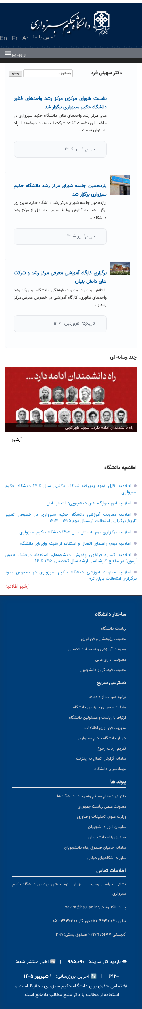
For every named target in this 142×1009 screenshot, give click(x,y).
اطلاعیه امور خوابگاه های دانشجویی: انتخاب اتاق (88, 503)
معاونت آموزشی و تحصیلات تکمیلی (97, 649)
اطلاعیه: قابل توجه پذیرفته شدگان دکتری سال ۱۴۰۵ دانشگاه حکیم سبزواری (71, 489)
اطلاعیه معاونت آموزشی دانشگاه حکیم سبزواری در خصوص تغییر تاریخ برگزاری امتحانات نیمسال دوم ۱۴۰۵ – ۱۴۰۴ (71, 517)
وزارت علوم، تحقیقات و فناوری (101, 817)
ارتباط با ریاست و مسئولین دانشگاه (97, 718)
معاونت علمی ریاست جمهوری (102, 806)
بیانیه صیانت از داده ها (107, 697)
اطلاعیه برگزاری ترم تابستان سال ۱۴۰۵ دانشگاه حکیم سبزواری (75, 532)
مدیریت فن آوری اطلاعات (105, 728)
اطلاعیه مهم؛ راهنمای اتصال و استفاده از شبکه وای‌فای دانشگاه (75, 543)
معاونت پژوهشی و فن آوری (103, 639)
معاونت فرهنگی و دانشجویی (103, 670)
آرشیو (17, 440)
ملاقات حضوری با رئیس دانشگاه (99, 707)
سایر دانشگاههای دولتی (106, 858)
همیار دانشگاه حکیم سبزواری (102, 738)
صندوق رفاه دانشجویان (107, 837)
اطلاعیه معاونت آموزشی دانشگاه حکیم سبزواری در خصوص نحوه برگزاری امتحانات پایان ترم (71, 575)
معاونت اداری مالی (110, 660)
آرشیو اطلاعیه (17, 586)
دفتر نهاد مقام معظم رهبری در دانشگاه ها (91, 796)
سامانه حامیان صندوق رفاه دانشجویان (95, 848)
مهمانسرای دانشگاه (110, 769)
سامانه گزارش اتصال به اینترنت (101, 759)
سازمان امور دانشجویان (107, 827)
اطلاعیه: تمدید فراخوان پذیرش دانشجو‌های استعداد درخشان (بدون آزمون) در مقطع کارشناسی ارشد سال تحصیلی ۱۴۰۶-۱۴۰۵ (71, 558)
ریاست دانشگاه (113, 629)
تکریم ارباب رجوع (111, 748)
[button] (19, 56)
